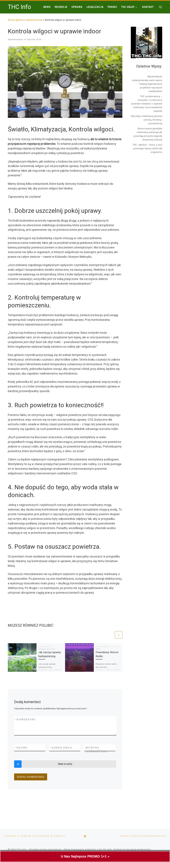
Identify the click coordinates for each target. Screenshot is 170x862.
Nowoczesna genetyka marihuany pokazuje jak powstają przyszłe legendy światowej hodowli (148, 134)
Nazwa (21, 747)
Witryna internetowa (96, 749)
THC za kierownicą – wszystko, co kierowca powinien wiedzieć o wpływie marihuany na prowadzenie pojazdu (146, 103)
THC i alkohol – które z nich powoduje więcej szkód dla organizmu (147, 148)
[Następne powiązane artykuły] (118, 635)
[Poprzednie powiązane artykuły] (110, 635)
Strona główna (16, 20)
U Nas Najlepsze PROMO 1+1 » (85, 856)
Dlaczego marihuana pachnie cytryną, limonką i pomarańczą (146, 120)
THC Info (21, 849)
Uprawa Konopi (34, 20)
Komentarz (25, 719)
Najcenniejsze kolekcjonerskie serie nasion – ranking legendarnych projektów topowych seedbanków (147, 83)
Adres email (61, 747)
